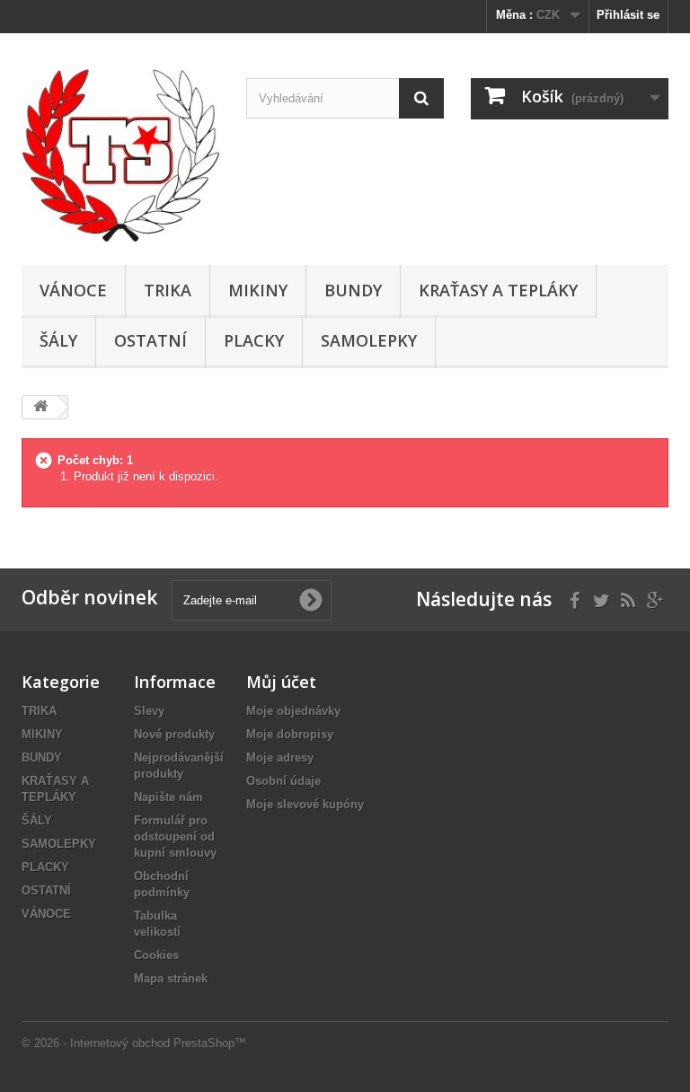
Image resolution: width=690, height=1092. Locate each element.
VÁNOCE (73, 290)
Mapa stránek (171, 978)
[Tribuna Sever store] (120, 155)
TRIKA (167, 290)
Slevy (149, 711)
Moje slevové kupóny (305, 804)
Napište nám (168, 797)
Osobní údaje (283, 781)
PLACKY (254, 340)
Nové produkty (174, 734)
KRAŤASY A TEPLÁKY (498, 290)
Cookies (156, 955)
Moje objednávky (293, 711)
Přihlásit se (628, 15)
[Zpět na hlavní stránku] (40, 407)
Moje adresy (280, 757)
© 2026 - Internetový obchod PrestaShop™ (134, 1043)
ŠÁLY (58, 340)
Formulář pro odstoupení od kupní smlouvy (175, 836)
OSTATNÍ (150, 340)
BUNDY (353, 290)
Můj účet (281, 681)
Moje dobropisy (289, 734)
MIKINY (258, 290)
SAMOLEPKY (369, 340)
